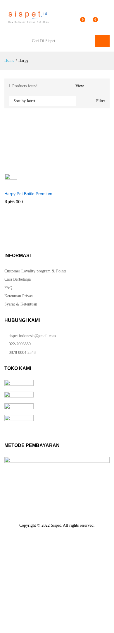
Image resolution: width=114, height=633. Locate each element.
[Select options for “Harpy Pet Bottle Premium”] (27, 166)
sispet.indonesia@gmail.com (32, 336)
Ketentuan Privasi (19, 296)
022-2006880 (19, 344)
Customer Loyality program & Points (35, 271)
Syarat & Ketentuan (20, 304)
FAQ (8, 288)
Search (102, 41)
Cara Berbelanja (17, 279)
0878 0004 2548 (22, 352)
